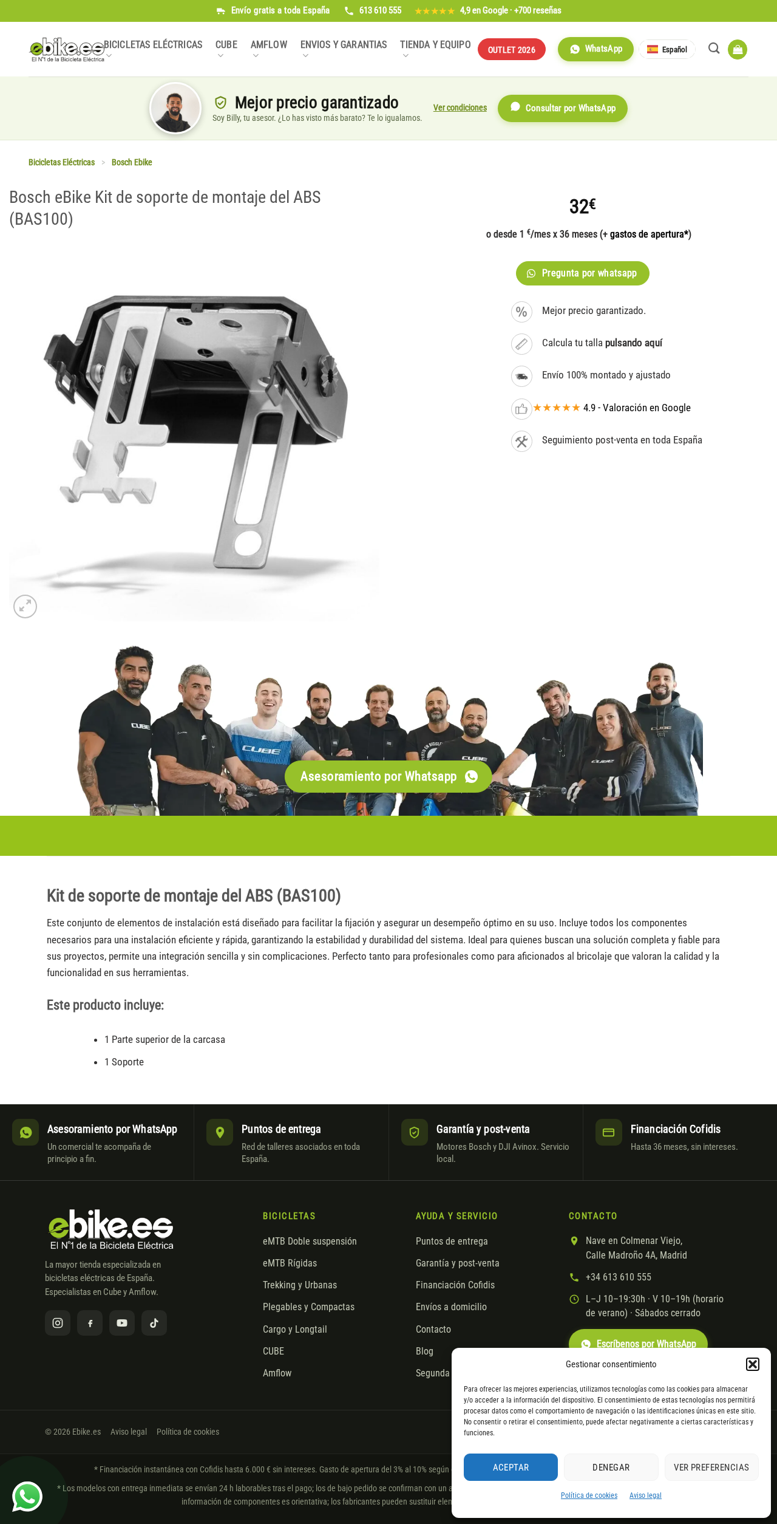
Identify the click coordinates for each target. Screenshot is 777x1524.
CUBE (226, 45)
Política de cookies (589, 1495)
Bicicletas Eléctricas (153, 45)
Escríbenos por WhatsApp (646, 1344)
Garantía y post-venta (458, 1263)
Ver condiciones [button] (460, 107)
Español (674, 49)
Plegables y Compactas (309, 1307)
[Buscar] (714, 48)
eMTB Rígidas (290, 1263)
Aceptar (511, 1467)
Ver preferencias (711, 1467)
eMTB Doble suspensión (310, 1241)
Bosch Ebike (132, 162)
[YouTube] (122, 1323)
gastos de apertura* (649, 234)
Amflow (269, 45)
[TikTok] (154, 1323)
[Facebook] (90, 1323)
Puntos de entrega (452, 1241)
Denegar (610, 1467)
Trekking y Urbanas (300, 1285)
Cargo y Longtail (295, 1329)
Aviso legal (645, 1495)
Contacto (433, 1329)
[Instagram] (57, 1323)
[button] (753, 1364)
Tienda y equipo (435, 45)
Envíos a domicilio (451, 1307)
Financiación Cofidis (455, 1285)
